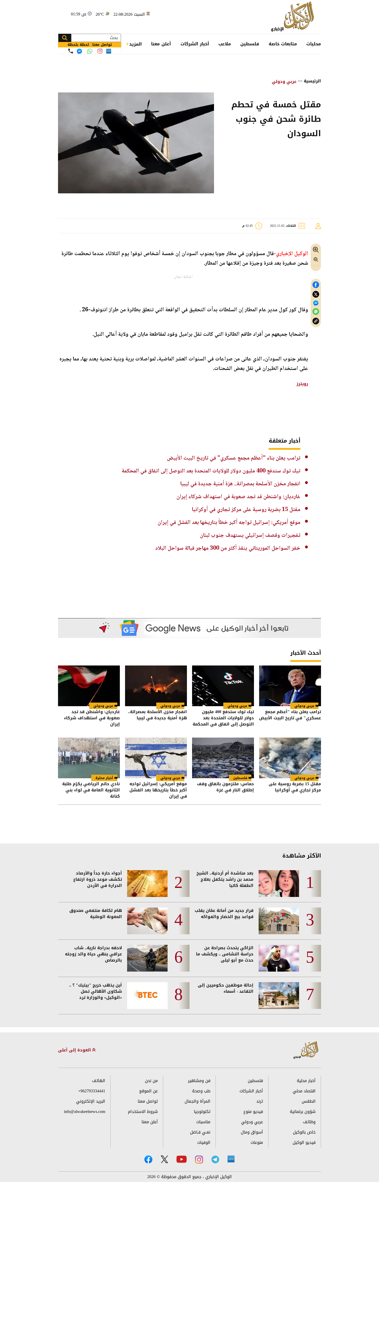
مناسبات (203, 1122)
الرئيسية (312, 81)
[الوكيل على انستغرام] (199, 1159)
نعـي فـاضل (200, 1132)
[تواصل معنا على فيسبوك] (79, 51)
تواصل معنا (148, 1101)
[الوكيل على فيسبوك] (148, 1159)
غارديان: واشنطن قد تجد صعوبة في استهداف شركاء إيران (238, 497)
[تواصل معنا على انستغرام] (99, 51)
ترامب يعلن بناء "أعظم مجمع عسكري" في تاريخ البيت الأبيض (233, 458)
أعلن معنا (161, 44)
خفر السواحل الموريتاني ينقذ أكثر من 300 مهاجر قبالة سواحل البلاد (227, 548)
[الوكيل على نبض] (231, 1159)
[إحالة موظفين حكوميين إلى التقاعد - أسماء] (279, 995)
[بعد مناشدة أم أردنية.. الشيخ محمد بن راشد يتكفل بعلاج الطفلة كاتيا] (279, 883)
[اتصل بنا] (70, 51)
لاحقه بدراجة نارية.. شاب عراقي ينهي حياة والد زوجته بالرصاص (93, 954)
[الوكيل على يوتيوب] (181, 1159)
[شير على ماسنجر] (315, 303)
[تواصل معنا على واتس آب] (89, 51)
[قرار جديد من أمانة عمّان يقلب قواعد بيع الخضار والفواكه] (279, 920)
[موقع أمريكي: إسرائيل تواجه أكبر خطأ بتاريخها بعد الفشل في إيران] (156, 758)
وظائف (309, 1122)
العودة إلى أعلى (75, 1050)
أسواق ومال (252, 1132)
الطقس (309, 1101)
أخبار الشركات (194, 44)
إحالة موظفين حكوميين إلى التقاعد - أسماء (225, 988)
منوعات (257, 1142)
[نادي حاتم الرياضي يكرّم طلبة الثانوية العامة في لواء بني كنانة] (89, 758)
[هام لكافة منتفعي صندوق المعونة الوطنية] (147, 920)
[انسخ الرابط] (315, 321)
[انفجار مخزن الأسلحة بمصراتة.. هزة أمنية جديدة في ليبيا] (156, 685)
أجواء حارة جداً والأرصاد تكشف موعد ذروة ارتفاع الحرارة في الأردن (97, 879)
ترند (259, 1101)
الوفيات (203, 1142)
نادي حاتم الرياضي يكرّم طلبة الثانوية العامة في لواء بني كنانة (91, 790)
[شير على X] (315, 294)
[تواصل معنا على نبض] (108, 51)
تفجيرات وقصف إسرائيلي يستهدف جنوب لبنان (250, 535)
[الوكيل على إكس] (164, 1159)
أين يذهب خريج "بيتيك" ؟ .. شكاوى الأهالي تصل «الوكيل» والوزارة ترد (95, 991)
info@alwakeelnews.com (84, 1112)
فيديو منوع (253, 1112)
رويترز (302, 384)
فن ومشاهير (199, 1081)
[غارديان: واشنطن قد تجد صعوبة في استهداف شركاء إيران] (89, 685)
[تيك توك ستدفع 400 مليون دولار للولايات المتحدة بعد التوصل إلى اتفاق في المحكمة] (223, 685)
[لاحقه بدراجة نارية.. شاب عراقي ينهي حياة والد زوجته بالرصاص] (147, 958)
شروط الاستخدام (143, 1112)
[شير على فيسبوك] (315, 284)
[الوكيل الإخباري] (294, 17)
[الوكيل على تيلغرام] (215, 1159)
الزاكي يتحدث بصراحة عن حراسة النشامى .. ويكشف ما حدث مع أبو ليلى (224, 954)
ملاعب (224, 44)
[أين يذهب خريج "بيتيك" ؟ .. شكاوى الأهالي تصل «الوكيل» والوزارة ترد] (147, 995)
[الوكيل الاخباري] (306, 1050)
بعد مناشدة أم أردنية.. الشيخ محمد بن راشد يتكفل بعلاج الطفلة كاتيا (224, 879)
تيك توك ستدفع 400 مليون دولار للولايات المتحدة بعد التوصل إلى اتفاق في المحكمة (211, 471)
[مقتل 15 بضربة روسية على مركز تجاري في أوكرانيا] (290, 758)
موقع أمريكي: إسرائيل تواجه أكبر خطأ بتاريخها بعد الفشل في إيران (229, 523)
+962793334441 (91, 1091)
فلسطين (249, 44)
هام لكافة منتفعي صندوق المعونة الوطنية (95, 913)
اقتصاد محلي (304, 1091)
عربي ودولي (284, 81)
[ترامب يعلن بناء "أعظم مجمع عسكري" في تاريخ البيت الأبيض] (290, 685)
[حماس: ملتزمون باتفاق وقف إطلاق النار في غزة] (223, 758)
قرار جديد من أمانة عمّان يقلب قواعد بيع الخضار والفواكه (224, 913)
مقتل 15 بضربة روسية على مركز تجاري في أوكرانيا (246, 510)
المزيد (135, 44)
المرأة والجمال (197, 1101)
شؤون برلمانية (303, 1112)
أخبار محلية (104, 778)
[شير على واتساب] (315, 311)
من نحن (151, 1081)
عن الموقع (148, 1091)
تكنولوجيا (202, 1112)
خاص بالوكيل (304, 1132)
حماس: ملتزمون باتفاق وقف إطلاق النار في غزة (225, 787)
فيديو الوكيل (304, 1142)
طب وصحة (201, 1091)
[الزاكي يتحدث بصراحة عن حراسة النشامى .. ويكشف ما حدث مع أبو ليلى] (279, 958)
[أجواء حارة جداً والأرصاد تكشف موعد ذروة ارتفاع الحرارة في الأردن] (147, 883)
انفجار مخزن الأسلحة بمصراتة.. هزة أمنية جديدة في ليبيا (240, 484)
